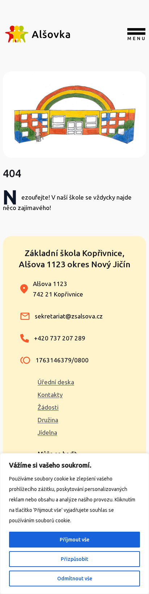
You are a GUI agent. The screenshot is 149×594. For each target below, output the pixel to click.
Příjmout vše (74, 539)
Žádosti (48, 407)
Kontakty (50, 394)
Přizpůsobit (74, 559)
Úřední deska (56, 382)
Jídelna (47, 432)
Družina (48, 419)
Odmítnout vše (74, 578)
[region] (74, 523)
